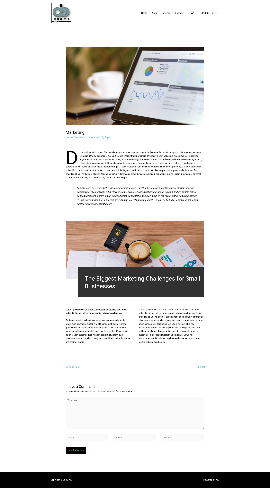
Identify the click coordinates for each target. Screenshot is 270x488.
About (154, 13)
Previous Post (71, 366)
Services (166, 13)
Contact (179, 13)
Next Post (201, 366)
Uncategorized (93, 137)
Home (144, 13)
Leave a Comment (74, 137)
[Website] (183, 438)
